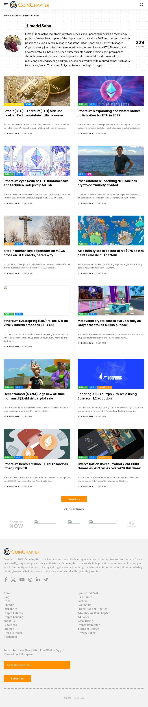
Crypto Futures (13, 613)
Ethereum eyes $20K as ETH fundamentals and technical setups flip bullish (36, 183)
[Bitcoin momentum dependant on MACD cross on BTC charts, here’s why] (37, 231)
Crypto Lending (13, 617)
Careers (83, 601)
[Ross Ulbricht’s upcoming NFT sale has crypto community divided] (111, 161)
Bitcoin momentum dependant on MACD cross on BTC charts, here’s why (34, 253)
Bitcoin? (9, 605)
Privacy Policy (86, 632)
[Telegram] (46, 580)
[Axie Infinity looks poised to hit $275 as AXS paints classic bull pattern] (111, 231)
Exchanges (10, 609)
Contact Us (84, 605)
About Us (9, 621)
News (28, 104)
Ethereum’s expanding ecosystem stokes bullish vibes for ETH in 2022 (109, 113)
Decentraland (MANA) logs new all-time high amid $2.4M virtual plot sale (34, 396)
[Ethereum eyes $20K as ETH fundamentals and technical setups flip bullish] (37, 161)
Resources (10, 625)
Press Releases (13, 632)
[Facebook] (6, 580)
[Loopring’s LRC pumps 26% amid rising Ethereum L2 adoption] (111, 374)
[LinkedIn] (38, 580)
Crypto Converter (89, 625)
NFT (89, 174)
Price (7, 601)
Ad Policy (83, 617)
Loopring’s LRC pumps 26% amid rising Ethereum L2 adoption (107, 396)
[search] (141, 5)
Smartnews (105, 387)
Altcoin (83, 104)
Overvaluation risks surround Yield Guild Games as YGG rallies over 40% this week (109, 466)
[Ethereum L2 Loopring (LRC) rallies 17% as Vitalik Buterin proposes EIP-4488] (37, 301)
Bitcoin (9, 244)
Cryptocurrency (13, 104)
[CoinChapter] (29, 4)
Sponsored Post (88, 593)
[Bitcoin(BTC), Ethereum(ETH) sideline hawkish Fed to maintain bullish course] (37, 91)
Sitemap (9, 629)
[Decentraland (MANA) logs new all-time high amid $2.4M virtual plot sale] (37, 374)
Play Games (85, 597)
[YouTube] (21, 580)
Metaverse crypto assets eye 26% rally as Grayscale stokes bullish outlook (109, 323)
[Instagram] (30, 580)
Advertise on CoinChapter (94, 613)
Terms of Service (88, 629)
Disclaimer (10, 636)
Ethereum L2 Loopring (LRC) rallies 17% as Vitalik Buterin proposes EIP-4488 (36, 323)
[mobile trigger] (7, 4)
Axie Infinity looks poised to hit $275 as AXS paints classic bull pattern (111, 253)
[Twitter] (13, 580)
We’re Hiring (85, 621)
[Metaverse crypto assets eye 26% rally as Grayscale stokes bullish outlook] (111, 301)
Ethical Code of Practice (92, 609)
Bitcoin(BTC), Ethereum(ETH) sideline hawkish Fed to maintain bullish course (33, 113)
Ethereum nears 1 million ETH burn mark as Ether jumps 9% (36, 466)
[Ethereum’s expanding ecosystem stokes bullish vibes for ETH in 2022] (111, 91)
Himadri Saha (12, 133)
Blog (7, 597)
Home (7, 15)
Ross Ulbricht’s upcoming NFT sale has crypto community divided (107, 183)
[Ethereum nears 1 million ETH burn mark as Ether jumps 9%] (37, 444)
